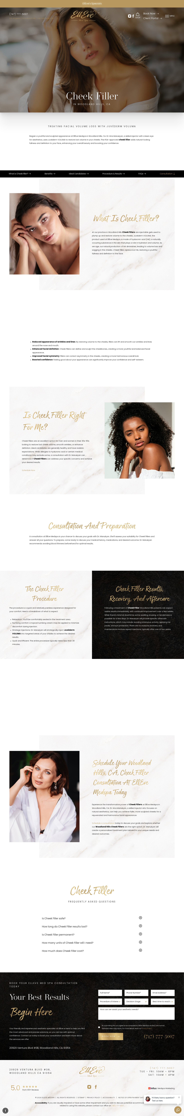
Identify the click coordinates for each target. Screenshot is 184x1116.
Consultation (166, 174)
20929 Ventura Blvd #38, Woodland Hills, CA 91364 (39, 1048)
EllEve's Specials (92, 3)
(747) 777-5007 (18, 14)
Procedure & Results (112, 174)
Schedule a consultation (103, 823)
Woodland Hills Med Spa (44, 701)
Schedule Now (28, 470)
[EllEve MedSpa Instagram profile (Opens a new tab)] (89, 1087)
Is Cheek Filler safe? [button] (53, 918)
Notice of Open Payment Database (133, 1098)
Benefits (49, 174)
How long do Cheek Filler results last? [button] (64, 927)
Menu (172, 16)
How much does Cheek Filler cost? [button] (63, 951)
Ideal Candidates (77, 174)
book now (108, 1036)
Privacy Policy (147, 1028)
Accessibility (109, 1098)
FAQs (141, 174)
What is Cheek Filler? (19, 174)
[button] (129, 16)
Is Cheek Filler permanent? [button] (58, 935)
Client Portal (150, 18)
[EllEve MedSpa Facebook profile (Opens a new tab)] (96, 1087)
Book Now (149, 13)
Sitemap (81, 1098)
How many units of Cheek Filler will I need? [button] (67, 943)
